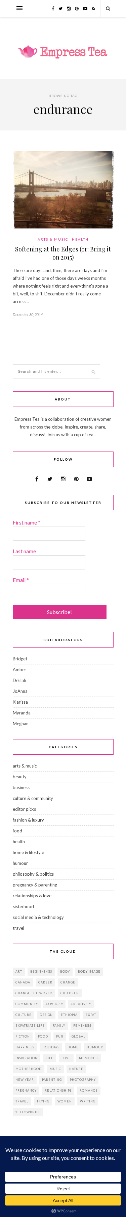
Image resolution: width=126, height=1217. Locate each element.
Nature (76, 1069)
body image (89, 971)
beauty (20, 776)
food (17, 830)
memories (88, 1058)
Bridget (20, 658)
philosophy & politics (33, 874)
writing (87, 1101)
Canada (22, 982)
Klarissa (20, 702)
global (78, 1036)
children (69, 993)
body (65, 971)
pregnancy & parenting (35, 884)
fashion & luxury (28, 820)
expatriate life (30, 1025)
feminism (82, 1025)
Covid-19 (54, 1004)
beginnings (41, 971)
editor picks (24, 809)
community (26, 1004)
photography (83, 1079)
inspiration (26, 1058)
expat (91, 1015)
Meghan (21, 723)
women (64, 1101)
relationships (58, 1090)
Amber (19, 669)
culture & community (33, 798)
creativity (81, 1004)
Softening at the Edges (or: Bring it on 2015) (63, 253)
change (67, 982)
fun (60, 1036)
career (45, 982)
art (18, 971)
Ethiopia (69, 1015)
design (46, 1015)
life (49, 1058)
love (66, 1058)
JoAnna (20, 691)
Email (21, 580)
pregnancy (26, 1090)
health (80, 239)
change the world (33, 993)
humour (20, 863)
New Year (24, 1079)
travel (18, 928)
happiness (24, 1047)
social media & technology (38, 917)
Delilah (19, 680)
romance (89, 1090)
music (55, 1069)
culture (23, 1015)
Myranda (22, 712)
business (21, 787)
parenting (52, 1079)
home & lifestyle (28, 852)
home (73, 1047)
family (59, 1025)
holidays (50, 1047)
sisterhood (23, 906)
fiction (22, 1036)
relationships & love (32, 895)
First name (26, 522)
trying (43, 1101)
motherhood (28, 1069)
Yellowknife (28, 1112)
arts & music (53, 239)
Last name (24, 551)
